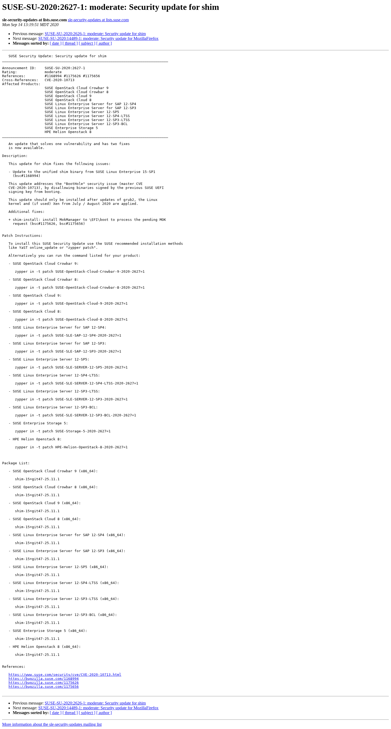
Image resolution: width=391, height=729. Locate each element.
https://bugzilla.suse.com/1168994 (44, 679)
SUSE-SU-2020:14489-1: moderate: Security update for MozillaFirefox (98, 38)
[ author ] (104, 43)
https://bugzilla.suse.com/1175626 (44, 683)
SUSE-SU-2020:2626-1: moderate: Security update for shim (95, 33)
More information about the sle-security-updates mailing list (52, 724)
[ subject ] (87, 43)
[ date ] (55, 43)
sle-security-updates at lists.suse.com (98, 20)
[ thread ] (70, 43)
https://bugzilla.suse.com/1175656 (44, 687)
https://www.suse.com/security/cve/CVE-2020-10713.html (65, 675)
